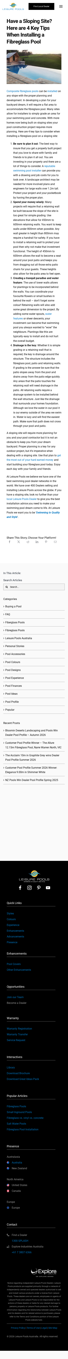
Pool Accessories (15, 654)
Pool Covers (14, 964)
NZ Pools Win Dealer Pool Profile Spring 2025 (31, 780)
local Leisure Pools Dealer (22, 499)
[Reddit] (28, 542)
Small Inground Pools (19, 1112)
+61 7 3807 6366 (22, 1252)
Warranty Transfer (17, 1034)
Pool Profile (12, 701)
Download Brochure (18, 1073)
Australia (17, 1162)
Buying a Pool (13, 606)
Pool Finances (13, 685)
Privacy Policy (18, 1328)
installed (52, 91)
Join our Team (15, 997)
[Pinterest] (46, 542)
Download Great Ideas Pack (23, 1079)
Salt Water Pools (16, 1123)
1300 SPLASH (20, 1240)
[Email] (55, 542)
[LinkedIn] (37, 542)
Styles (10, 913)
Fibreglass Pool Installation (22, 1129)
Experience (13, 925)
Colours (11, 919)
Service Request (16, 1040)
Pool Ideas (11, 693)
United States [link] (19, 1185)
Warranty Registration (19, 1028)
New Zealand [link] (19, 1168)
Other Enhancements (19, 969)
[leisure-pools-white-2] (34, 870)
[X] (19, 542)
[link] (20, 888)
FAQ (7, 614)
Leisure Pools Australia (18, 638)
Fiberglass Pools (15, 622)
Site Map (52, 1328)
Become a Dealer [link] (16, 1003)
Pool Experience (14, 678)
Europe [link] (16, 1207)
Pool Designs (13, 670)
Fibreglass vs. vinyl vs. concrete (25, 1117)
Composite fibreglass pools (22, 91)
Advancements (15, 936)
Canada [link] (16, 1190)
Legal (44, 1328)
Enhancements (15, 930)
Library (11, 1067)
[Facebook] (10, 542)
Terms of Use (33, 1328)
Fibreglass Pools (15, 630)
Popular (9, 709)
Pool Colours (12, 662)
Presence (12, 942)
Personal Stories (14, 646)
